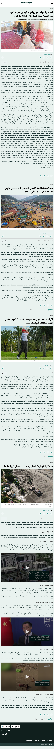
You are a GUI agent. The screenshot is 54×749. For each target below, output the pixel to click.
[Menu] (52, 3)
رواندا (27, 309)
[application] (27, 567)
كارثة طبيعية (44, 719)
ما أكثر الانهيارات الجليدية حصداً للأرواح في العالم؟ (28, 466)
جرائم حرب (38, 309)
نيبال (37, 719)
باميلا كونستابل (46, 54)
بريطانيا (45, 456)
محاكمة (45, 309)
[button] (27, 567)
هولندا (31, 309)
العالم (51, 8)
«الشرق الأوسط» (44, 233)
